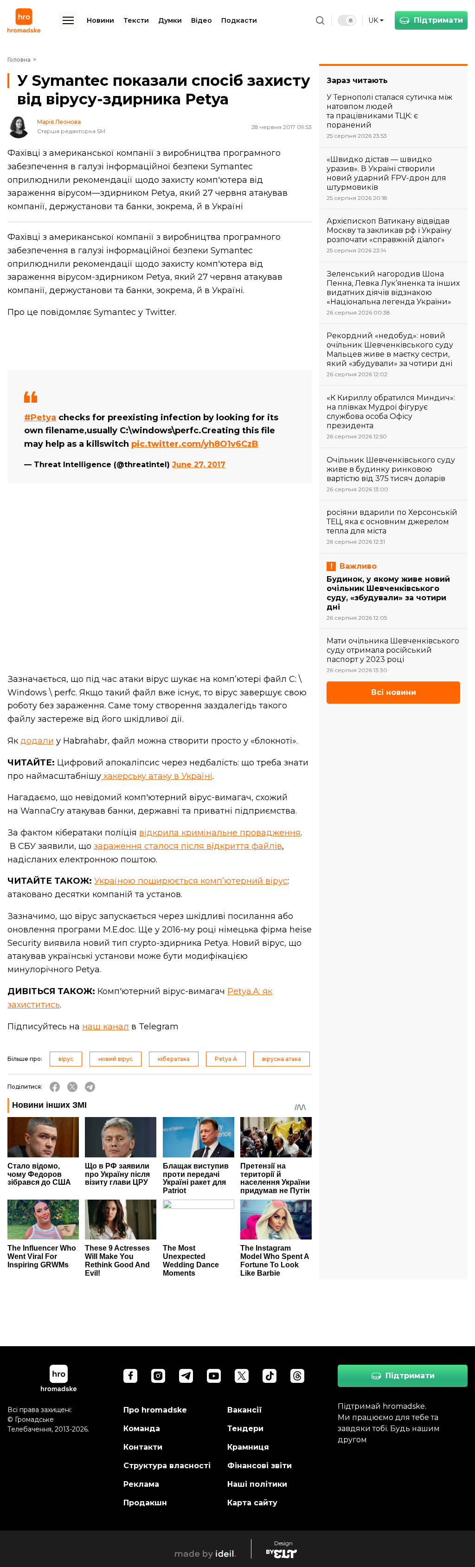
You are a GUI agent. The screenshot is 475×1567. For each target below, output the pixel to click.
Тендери (245, 1428)
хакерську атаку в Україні (156, 776)
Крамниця (248, 1447)
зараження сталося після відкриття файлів (188, 846)
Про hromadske (155, 1410)
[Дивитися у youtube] (214, 1376)
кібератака (174, 1058)
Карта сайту (252, 1502)
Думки (170, 20)
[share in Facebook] (55, 1087)
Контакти (142, 1447)
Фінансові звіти (259, 1465)
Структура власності (167, 1465)
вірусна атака (281, 1058)
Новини (100, 20)
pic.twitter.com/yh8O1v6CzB (194, 444)
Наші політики (257, 1484)
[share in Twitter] (72, 1087)
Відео (201, 20)
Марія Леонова (59, 122)
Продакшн (145, 1502)
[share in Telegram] (90, 1087)
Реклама (141, 1484)
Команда (141, 1428)
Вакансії (244, 1410)
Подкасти (239, 20)
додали (37, 741)
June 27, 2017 (198, 464)
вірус (65, 1058)
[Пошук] (320, 20)
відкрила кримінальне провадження (220, 833)
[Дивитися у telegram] (186, 1376)
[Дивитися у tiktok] (269, 1376)
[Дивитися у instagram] (158, 1376)
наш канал (105, 1026)
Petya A (226, 1058)
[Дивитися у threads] (297, 1376)
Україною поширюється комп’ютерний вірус (191, 881)
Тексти (136, 20)
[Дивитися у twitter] (242, 1376)
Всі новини (393, 692)
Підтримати (438, 20)
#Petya (40, 417)
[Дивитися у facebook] (130, 1376)
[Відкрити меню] (68, 20)
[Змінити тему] (347, 20)
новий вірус (115, 1058)
